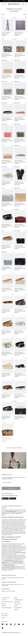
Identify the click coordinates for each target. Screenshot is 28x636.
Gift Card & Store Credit (7, 601)
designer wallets (9, 560)
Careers (16, 605)
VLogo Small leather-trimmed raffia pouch (11, 438)
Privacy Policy (5, 615)
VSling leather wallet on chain (21, 417)
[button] (13, 18)
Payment (4, 603)
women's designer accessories (8, 567)
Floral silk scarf (5, 34)
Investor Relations (18, 607)
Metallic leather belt (19, 332)
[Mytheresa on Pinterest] (11, 624)
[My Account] (23, 4)
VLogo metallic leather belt (20, 119)
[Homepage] (14, 4)
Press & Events (17, 603)
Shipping (4, 605)
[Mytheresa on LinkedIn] (3, 624)
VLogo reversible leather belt (8, 289)
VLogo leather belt (6, 183)
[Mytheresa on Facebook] (7, 624)
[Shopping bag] (25, 4)
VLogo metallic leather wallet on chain (10, 76)
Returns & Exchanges (6, 607)
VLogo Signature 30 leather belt (9, 353)
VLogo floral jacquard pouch (8, 55)
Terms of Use (4, 613)
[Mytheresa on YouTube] (19, 624)
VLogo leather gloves (19, 183)
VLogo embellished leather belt (9, 119)
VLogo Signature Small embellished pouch (11, 268)
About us (16, 597)
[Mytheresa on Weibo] (23, 624)
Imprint (3, 617)
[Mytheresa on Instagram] (15, 624)
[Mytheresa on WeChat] (3, 628)
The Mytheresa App (18, 599)
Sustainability (17, 601)
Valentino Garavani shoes (11, 511)
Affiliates (16, 609)
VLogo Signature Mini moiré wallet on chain (11, 204)
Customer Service (6, 597)
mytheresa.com (16, 632)
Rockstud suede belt (6, 247)
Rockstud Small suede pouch (20, 76)
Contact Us (4, 599)
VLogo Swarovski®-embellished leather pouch (12, 98)
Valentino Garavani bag (9, 565)
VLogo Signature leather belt (20, 375)
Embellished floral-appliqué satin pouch (11, 140)
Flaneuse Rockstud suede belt (21, 311)
